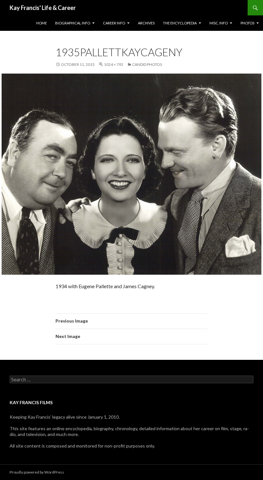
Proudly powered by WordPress (37, 472)
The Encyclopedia (180, 23)
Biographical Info (72, 23)
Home (41, 23)
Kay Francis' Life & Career (43, 7)
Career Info (114, 23)
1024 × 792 (113, 64)
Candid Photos (147, 64)
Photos (247, 23)
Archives (146, 23)
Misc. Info (218, 23)
